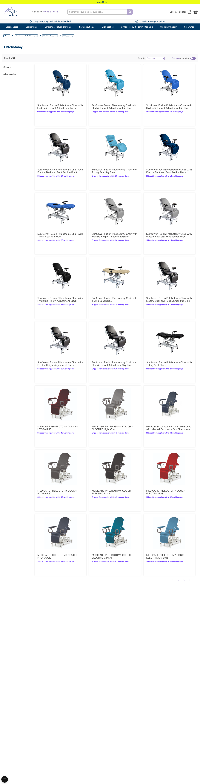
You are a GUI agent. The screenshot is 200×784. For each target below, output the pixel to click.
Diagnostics (108, 26)
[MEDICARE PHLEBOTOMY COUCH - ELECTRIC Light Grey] (115, 404)
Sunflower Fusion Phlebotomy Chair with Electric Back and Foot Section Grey (169, 235)
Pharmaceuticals (86, 26)
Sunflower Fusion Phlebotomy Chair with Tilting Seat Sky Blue (114, 171)
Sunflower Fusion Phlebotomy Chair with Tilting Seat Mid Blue (60, 235)
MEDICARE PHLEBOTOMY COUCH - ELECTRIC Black (112, 492)
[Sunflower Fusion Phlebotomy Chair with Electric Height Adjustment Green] (115, 212)
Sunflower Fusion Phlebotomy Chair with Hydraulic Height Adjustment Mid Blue (169, 106)
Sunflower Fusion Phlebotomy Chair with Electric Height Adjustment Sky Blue (114, 363)
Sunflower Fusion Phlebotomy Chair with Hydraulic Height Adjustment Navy (60, 106)
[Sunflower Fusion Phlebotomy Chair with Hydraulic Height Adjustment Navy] (60, 83)
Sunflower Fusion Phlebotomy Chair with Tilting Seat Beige (114, 299)
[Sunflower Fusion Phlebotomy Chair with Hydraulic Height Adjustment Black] (60, 276)
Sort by (141, 58)
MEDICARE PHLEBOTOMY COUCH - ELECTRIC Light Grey (112, 428)
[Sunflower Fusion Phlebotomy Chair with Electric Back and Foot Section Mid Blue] (169, 276)
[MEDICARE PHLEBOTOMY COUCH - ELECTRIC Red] (169, 469)
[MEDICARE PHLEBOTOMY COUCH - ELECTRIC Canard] (115, 533)
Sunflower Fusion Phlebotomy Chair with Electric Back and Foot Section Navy (169, 171)
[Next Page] (197, 580)
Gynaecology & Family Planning (137, 26)
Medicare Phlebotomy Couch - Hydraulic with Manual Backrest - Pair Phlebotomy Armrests (168, 428)
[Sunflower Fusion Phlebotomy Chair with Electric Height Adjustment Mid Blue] (115, 83)
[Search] (130, 12)
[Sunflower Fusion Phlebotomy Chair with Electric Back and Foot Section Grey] (169, 212)
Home (6, 36)
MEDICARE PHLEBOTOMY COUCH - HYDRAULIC (57, 428)
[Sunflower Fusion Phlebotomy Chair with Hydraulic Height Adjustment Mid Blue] (169, 83)
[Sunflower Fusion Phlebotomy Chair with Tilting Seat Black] (169, 340)
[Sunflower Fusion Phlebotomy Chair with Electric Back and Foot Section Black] (60, 147)
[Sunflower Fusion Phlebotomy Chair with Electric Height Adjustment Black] (60, 340)
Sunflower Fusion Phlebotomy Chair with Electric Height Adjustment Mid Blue (114, 106)
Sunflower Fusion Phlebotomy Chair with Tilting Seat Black (169, 363)
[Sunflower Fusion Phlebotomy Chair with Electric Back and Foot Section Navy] (169, 147)
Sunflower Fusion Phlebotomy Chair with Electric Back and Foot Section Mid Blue (169, 299)
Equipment (30, 26)
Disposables (12, 26)
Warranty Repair (168, 26)
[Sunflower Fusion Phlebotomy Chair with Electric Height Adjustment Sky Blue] (115, 340)
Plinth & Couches (50, 36)
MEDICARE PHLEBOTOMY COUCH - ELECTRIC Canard (112, 556)
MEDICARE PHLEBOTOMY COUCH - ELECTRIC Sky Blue (166, 556)
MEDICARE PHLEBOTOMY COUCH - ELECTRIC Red (166, 492)
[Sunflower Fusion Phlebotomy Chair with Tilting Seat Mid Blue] (60, 212)
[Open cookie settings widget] (4, 779)
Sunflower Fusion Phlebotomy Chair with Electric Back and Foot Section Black (60, 171)
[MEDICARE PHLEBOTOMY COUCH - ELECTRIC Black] (115, 469)
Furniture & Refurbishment (57, 26)
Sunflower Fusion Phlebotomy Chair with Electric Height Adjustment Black (60, 363)
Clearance (189, 26)
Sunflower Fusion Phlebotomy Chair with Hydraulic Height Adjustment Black (60, 299)
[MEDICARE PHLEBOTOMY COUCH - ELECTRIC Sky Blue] (169, 533)
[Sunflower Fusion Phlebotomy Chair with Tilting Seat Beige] (115, 276)
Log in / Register (178, 11)
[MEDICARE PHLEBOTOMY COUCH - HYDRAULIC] (60, 404)
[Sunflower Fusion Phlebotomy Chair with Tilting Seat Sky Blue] (115, 147)
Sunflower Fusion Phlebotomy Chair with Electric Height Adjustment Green (114, 235)
